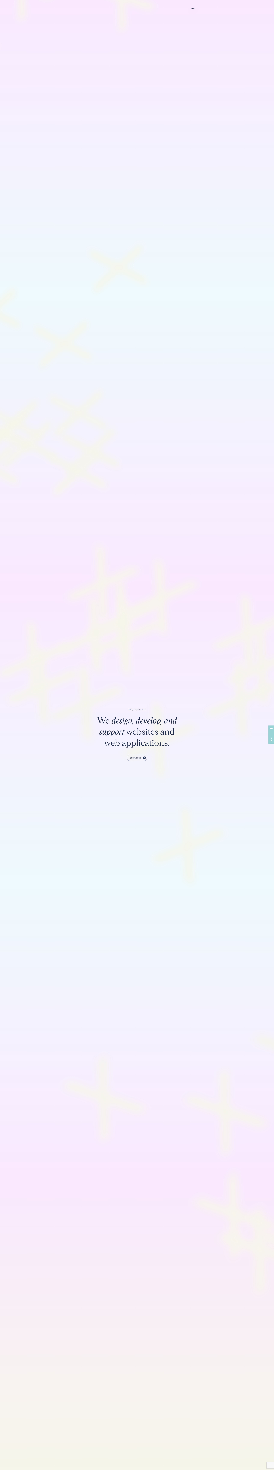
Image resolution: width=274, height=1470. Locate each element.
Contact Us (135, 758)
